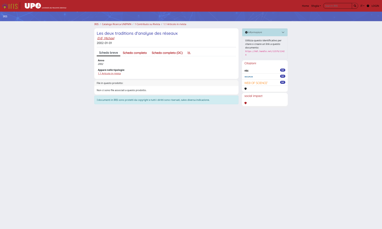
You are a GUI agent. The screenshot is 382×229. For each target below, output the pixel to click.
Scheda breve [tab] (108, 52)
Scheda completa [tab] (135, 53)
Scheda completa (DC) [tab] (167, 53)
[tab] (189, 53)
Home (305, 5)
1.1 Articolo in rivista (174, 24)
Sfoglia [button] (315, 5)
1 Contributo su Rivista (147, 24)
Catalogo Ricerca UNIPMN (116, 24)
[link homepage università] (45, 5)
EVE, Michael (105, 38)
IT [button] (362, 5)
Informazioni (255, 32)
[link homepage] (11, 5)
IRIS (96, 24)
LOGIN (375, 5)
